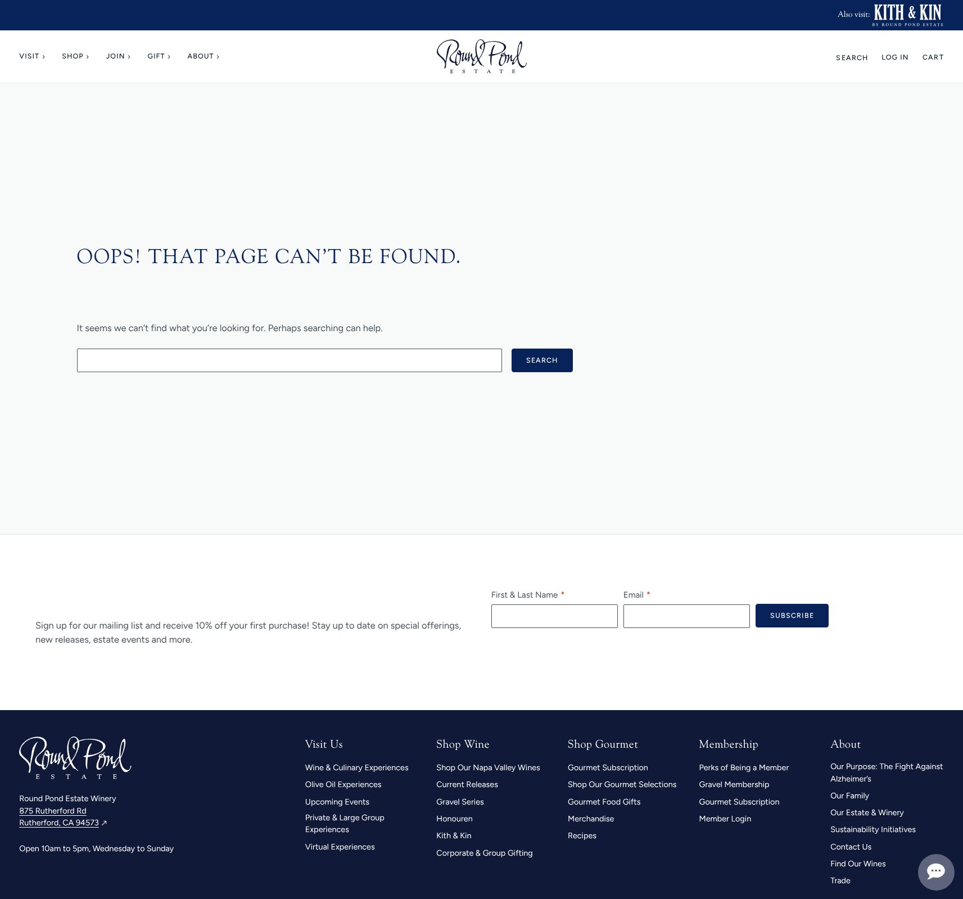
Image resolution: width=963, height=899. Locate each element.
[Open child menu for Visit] (45, 56)
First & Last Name (524, 595)
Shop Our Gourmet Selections (622, 784)
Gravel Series (459, 802)
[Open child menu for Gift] (171, 56)
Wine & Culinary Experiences (357, 767)
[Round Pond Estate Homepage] (482, 56)
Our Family (849, 795)
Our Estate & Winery (867, 812)
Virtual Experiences (340, 847)
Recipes (582, 835)
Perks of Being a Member (744, 767)
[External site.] (907, 15)
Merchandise (591, 819)
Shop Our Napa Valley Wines (488, 767)
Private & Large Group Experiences (345, 823)
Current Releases (467, 784)
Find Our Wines (858, 864)
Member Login (725, 819)
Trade (840, 880)
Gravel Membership (734, 784)
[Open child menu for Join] (131, 56)
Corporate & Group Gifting (484, 853)
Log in (894, 57)
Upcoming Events (337, 802)
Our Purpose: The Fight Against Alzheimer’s (886, 772)
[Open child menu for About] (219, 56)
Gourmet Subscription (608, 767)
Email (633, 595)
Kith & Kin (453, 835)
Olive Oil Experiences (343, 784)
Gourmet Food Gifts (604, 802)
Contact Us (850, 847)
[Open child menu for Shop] (89, 56)
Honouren (454, 819)
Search (852, 58)
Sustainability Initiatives (873, 829)
